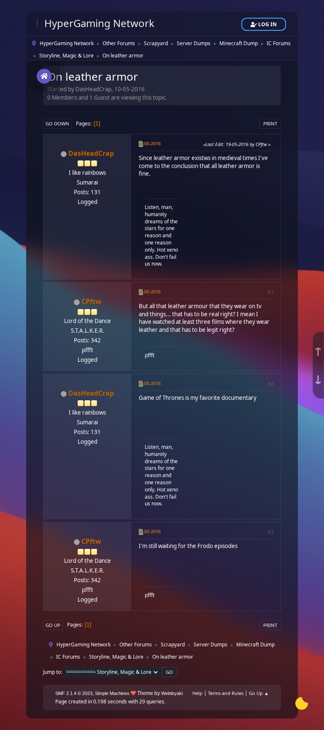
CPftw (91, 301)
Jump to (52, 672)
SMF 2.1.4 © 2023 (73, 693)
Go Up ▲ (259, 693)
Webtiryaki (172, 693)
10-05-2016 (149, 143)
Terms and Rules (225, 693)
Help (197, 693)
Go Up (53, 625)
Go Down (57, 123)
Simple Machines (112, 693)
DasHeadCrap (91, 153)
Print (270, 123)
